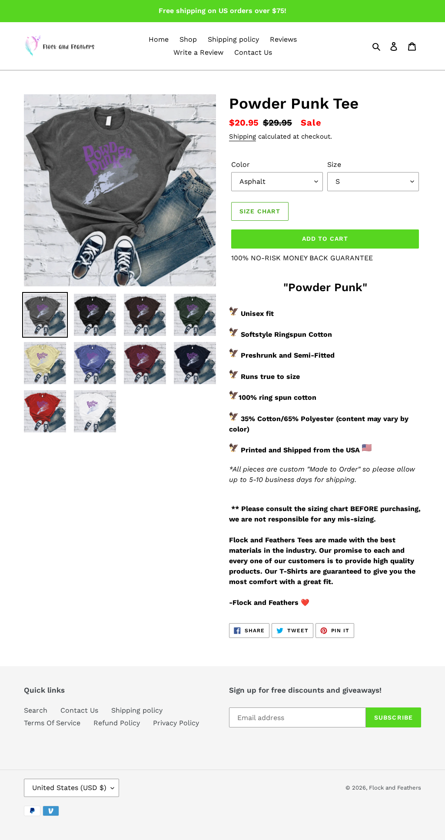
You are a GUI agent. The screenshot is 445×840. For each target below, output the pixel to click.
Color (240, 164)
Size (334, 164)
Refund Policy (116, 723)
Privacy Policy (176, 723)
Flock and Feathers (395, 787)
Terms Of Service (52, 723)
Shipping (242, 136)
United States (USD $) (69, 788)
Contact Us (79, 710)
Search (35, 710)
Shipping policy (137, 710)
